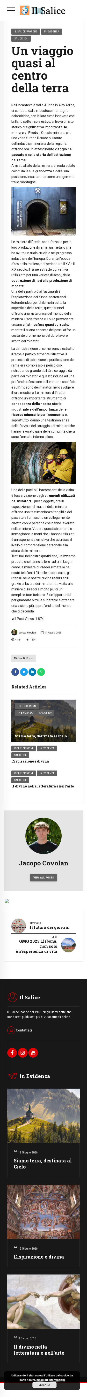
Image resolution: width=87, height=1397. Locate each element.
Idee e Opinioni (27, 706)
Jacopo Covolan (27, 632)
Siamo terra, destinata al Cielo (41, 736)
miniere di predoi (23, 658)
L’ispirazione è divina (30, 761)
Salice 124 (21, 38)
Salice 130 (45, 712)
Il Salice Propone (25, 31)
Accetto (44, 1385)
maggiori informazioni (50, 1380)
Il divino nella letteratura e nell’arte (42, 786)
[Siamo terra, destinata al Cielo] (43, 720)
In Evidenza (25, 712)
